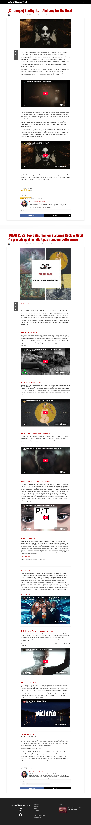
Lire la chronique (25, 397)
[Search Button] (82, 2)
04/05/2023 (28, 14)
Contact (72, 2)
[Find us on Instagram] (80, 2)
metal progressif (38, 783)
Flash (32, 2)
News (35, 812)
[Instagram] (23, 210)
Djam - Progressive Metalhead (18, 14)
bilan (24, 783)
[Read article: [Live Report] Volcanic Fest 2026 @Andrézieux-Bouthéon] (63, 810)
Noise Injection (43, 821)
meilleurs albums (29, 783)
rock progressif (46, 783)
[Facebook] (21, 210)
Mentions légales (37, 817)
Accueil (9, 6)
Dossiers (52, 2)
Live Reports (45, 2)
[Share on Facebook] (16, 52)
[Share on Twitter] (16, 55)
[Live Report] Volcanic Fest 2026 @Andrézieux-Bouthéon (74, 808)
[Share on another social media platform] (16, 58)
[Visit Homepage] (18, 2)
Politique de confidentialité (39, 815)
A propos (66, 2)
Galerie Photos (59, 2)
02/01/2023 (28, 243)
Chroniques (38, 2)
